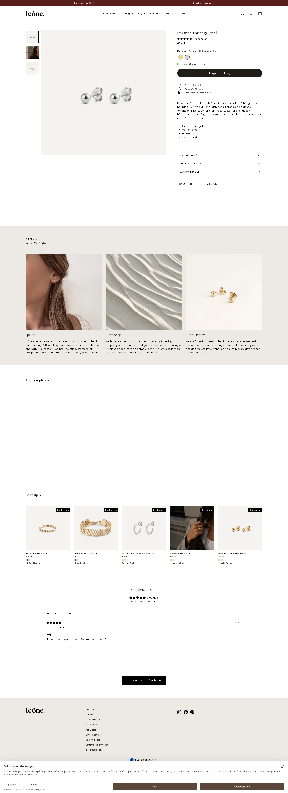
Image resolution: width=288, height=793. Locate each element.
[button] (185, 39)
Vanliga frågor (93, 719)
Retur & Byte (92, 724)
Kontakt (90, 714)
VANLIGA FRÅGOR (190, 171)
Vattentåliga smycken (97, 745)
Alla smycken (108, 13)
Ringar (141, 13)
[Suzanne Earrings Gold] (180, 57)
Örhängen (127, 13)
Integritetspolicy (94, 750)
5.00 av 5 (152, 597)
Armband (155, 13)
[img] (54, 622)
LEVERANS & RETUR (190, 163)
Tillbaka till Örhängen (146, 680)
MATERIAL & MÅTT (190, 155)
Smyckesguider (94, 735)
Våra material (93, 740)
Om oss (90, 709)
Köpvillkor (91, 730)
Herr (184, 13)
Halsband (171, 13)
